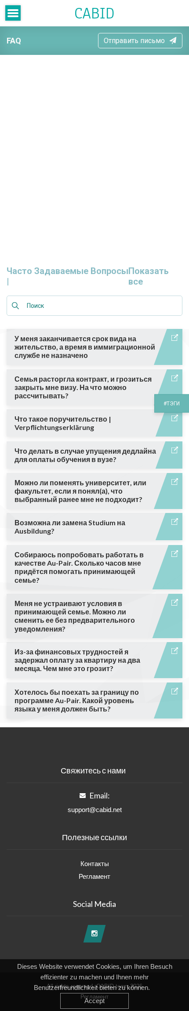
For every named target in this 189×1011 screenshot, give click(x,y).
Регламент (94, 876)
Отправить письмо (134, 40)
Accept (94, 1000)
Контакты (94, 863)
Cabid (94, 13)
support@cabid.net (95, 809)
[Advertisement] (94, 153)
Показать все (148, 276)
